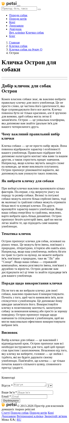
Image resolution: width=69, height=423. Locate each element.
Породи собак (18, 15)
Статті (6, 412)
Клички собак (35, 32)
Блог (12, 36)
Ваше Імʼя (9, 392)
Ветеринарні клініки (30, 416)
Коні (12, 22)
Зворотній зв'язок (55, 416)
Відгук (7, 385)
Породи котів (18, 18)
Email (6, 396)
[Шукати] (39, 9)
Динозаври (16, 25)
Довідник (15, 29)
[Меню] (18, 5)
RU (19, 419)
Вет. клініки (17, 32)
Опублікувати (11, 400)
